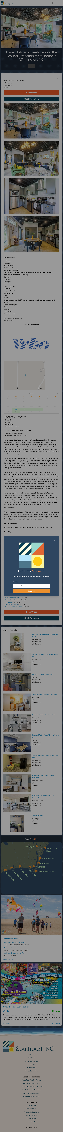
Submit (31, 591)
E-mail (15, 582)
